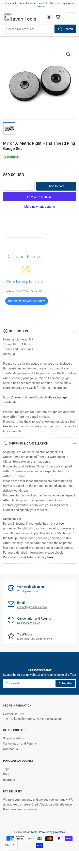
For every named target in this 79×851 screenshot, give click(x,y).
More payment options (39, 206)
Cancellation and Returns (20, 743)
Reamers (9, 780)
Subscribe (65, 683)
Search (68, 29)
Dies (6, 774)
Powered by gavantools (52, 831)
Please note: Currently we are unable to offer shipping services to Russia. (39, 5)
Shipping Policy (13, 738)
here (50, 557)
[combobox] (39, 29)
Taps (6, 769)
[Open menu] (71, 16)
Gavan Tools (30, 831)
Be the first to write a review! (26, 301)
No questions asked (28, 622)
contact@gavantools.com (32, 607)
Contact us (10, 749)
